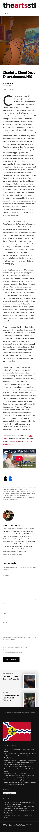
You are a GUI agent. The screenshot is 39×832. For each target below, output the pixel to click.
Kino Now (15, 441)
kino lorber (15, 495)
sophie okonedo (23, 497)
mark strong (24, 495)
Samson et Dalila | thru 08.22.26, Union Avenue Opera (20, 760)
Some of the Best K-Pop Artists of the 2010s (17, 766)
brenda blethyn (22, 488)
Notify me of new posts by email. (12, 652)
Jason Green (9, 83)
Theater (29, 824)
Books (5, 825)
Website (5, 623)
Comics (21, 824)
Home (4, 824)
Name (5, 603)
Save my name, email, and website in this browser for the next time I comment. (19, 638)
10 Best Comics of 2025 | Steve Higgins (16, 773)
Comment (6, 575)
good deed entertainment (19, 491)
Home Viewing (15, 493)
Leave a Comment (8, 89)
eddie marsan (14, 489)
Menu (7, 13)
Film (15, 824)
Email (5, 613)
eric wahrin (24, 489)
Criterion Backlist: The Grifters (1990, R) (16, 808)
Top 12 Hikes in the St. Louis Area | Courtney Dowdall (20, 753)
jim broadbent (25, 493)
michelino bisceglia (10, 497)
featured (7, 491)
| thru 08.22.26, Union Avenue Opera (19, 806)
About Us (12, 825)
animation (11, 488)
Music (10, 824)
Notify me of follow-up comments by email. (15, 647)
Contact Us (21, 825)
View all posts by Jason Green (12, 554)
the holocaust (13, 499)
